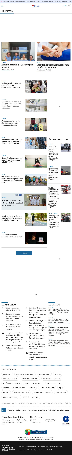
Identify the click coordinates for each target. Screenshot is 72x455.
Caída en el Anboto (10, 379)
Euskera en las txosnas (42, 392)
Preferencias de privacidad (45, 449)
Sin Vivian (35, 397)
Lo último (54, 304)
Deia (3, 419)
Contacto (11, 410)
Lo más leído (9, 304)
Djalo (61, 388)
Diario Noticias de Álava (7, 421)
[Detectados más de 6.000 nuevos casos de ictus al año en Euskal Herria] (36, 143)
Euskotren (7, 374)
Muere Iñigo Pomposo (30, 379)
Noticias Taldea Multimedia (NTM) (8, 423)
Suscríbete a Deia (63, 410)
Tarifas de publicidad (35, 422)
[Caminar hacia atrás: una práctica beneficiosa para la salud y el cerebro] (36, 219)
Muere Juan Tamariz (47, 388)
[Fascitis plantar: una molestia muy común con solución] (53, 51)
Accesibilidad (22, 449)
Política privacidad (31, 446)
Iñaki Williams (61, 392)
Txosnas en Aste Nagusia (25, 374)
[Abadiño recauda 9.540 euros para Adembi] (18, 51)
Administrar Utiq (31, 449)
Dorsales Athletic (10, 397)
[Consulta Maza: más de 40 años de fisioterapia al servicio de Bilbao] (35, 200)
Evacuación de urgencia (52, 379)
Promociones (32, 410)
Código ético (59, 446)
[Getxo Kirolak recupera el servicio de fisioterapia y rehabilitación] (36, 161)
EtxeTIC (24, 397)
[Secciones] (2, 5)
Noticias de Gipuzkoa (22, 421)
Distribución (33, 419)
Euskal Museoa (44, 374)
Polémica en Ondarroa (11, 383)
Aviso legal (21, 446)
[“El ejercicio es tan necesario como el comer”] (36, 238)
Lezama (32, 388)
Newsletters (42, 410)
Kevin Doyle (5, 69)
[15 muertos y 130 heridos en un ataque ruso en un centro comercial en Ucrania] (65, 174)
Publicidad (52, 410)
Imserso (6, 392)
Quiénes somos (21, 410)
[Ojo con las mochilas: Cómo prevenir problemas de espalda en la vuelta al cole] (36, 180)
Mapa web (32, 421)
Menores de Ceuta (53, 383)
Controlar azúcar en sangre (14, 388)
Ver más (24, 253)
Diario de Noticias (21, 419)
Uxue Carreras (41, 70)
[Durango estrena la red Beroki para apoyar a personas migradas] (36, 124)
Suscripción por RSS (50, 421)
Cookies (52, 446)
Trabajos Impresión (50, 419)
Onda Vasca (19, 422)
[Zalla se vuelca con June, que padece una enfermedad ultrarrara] (36, 86)
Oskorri (58, 374)
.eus (3, 410)
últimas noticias (58, 139)
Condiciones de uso (43, 446)
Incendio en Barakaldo (33, 383)
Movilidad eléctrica (21, 392)
